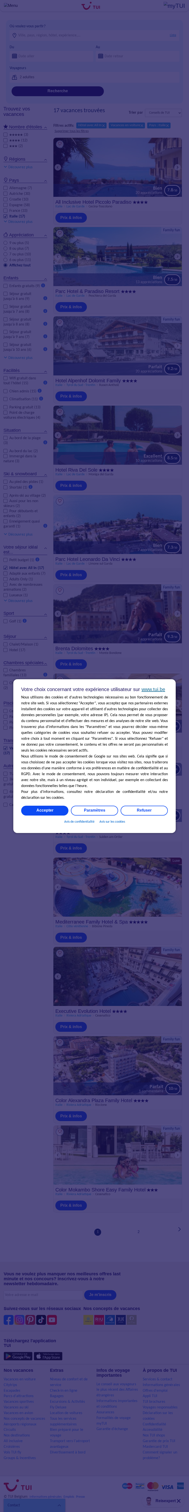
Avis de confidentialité (79, 822)
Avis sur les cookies (112, 822)
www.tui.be (153, 689)
